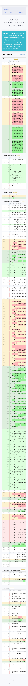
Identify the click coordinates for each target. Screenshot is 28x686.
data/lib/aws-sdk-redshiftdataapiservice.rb (14, 570)
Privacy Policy (22, 679)
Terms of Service (13, 679)
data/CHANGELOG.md (10, 155)
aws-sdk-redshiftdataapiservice (13, 11)
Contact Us (4, 679)
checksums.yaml (8, 59)
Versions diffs (8, 13)
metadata (6, 588)
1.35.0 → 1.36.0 (18, 13)
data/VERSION (8, 192)
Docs (13, 680)
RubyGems (6, 9)
